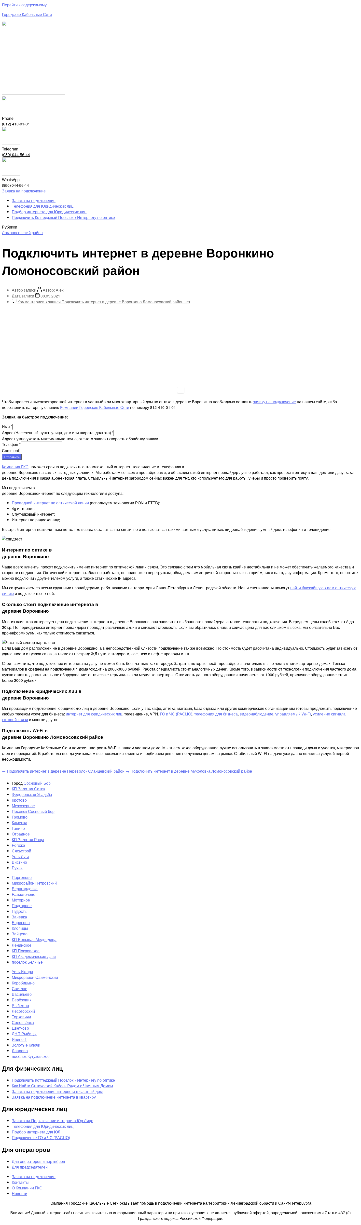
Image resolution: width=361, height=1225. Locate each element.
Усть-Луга (20, 856)
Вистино (19, 862)
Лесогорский (23, 1011)
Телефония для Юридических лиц (42, 206)
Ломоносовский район (22, 232)
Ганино (18, 828)
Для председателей (30, 1167)
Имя (7, 426)
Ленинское (21, 945)
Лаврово (20, 1050)
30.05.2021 (50, 296)
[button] (24, 191)
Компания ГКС (15, 467)
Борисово (21, 922)
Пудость (19, 911)
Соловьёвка (23, 1022)
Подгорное (22, 905)
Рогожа (18, 845)
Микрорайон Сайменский (35, 977)
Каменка (19, 822)
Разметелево (23, 894)
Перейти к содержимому (24, 5)
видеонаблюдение (256, 714)
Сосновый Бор (37, 783)
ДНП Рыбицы (24, 1034)
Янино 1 (19, 1039)
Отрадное (21, 834)
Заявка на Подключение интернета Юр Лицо (52, 1120)
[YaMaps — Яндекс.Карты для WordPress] (180, 390)
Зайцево (20, 934)
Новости (19, 1193)
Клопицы (20, 928)
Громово (20, 817)
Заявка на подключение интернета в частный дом (57, 1091)
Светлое (19, 988)
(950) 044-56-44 (16, 154)
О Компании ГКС (27, 1188)
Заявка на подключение (34, 200)
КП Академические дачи (34, 956)
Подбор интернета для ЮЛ (36, 1132)
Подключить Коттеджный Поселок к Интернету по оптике (63, 217)
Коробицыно (23, 983)
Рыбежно (20, 1005)
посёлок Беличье (27, 962)
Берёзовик (21, 1000)
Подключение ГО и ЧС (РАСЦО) (41, 1137)
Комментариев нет (103, 302)
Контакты (20, 1182)
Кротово (19, 800)
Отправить (12, 457)
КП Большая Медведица (34, 939)
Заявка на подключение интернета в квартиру (54, 1097)
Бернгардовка (25, 888)
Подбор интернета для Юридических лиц (49, 212)
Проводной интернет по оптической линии (50, 503)
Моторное (21, 900)
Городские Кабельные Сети (27, 14)
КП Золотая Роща (28, 839)
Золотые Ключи (26, 1045)
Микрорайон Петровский (34, 883)
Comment (10, 450)
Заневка (19, 917)
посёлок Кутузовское (31, 1056)
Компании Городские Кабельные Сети (94, 407)
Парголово (22, 877)
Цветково (20, 1028)
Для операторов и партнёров (38, 1161)
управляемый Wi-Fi (293, 714)
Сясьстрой (21, 851)
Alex (60, 290)
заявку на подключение (274, 401)
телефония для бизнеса (216, 714)
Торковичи (21, 1017)
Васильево (22, 994)
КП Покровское (26, 951)
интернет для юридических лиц (94, 714)
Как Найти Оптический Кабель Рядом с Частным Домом (62, 1086)
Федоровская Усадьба (32, 794)
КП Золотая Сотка (28, 789)
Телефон (11, 444)
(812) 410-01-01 (16, 124)
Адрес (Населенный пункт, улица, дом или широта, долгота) (57, 432)
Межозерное (23, 805)
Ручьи (17, 868)
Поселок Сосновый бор (33, 811)
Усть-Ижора (22, 971)
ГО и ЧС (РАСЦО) (176, 714)
